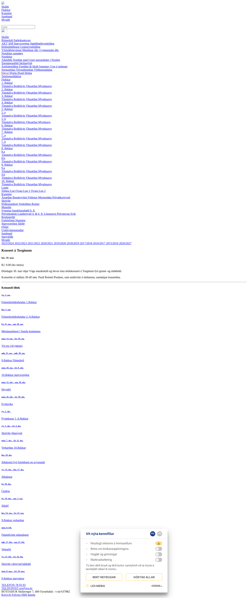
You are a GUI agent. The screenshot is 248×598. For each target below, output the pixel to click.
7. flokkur (7, 131)
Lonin (4, 187)
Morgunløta (45, 197)
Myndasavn (45, 86)
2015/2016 (112, 243)
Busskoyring (20, 197)
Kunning (6, 194)
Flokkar (5, 79)
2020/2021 (47, 243)
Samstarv (44, 66)
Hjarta (13, 73)
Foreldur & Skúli (29, 66)
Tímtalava (7, 177)
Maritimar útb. (30, 50)
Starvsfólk (7, 236)
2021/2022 (34, 243)
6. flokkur (7, 125)
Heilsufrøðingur (10, 46)
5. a (3, 112)
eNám (4, 226)
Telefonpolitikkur (11, 76)
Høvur (5, 73)
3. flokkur (7, 95)
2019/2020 (60, 243)
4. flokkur (7, 102)
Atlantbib (7, 59)
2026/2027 (125, 243)
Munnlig (6, 207)
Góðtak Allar (144, 577)
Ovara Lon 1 (23, 190)
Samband (6, 233)
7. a (3, 135)
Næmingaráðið (10, 63)
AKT (4, 43)
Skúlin (5, 37)
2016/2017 (99, 243)
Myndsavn (44, 122)
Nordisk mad (21, 59)
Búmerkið (7, 40)
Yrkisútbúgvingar (11, 50)
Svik (73, 213)
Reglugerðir (8, 217)
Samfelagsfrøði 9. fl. (23, 210)
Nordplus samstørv (12, 53)
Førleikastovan (22, 40)
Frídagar (33, 197)
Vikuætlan (32, 86)
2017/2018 (86, 243)
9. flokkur (7, 164)
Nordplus (6, 56)
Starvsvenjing (22, 43)
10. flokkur (7, 181)
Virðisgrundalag (43, 69)
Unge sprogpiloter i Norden (44, 59)
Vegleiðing (25, 204)
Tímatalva (7, 86)
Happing (20, 220)
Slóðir (21, 223)
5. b (3, 118)
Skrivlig (6, 200)
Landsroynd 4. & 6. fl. (31, 213)
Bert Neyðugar (104, 577)
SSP (11, 43)
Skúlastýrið (25, 63)
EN (159, 533)
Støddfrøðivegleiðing (42, 43)
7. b (3, 141)
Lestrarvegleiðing (30, 46)
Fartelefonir (8, 220)
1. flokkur (7, 82)
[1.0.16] (157, 586)
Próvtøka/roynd (61, 197)
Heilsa (28, 73)
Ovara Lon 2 (38, 190)
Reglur (35, 204)
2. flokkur (7, 89)
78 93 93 (13, 585)
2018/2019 (73, 243)
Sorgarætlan (8, 69)
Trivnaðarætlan (25, 69)
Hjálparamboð (10, 204)
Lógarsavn (50, 213)
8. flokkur (7, 148)
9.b (3, 174)
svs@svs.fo (16, 588)
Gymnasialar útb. (49, 50)
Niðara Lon (8, 190)
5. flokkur (7, 109)
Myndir (5, 240)
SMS (24, 594)
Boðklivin (20, 86)
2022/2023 (21, 243)
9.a (3, 168)
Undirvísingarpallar (12, 230)
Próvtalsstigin (9, 213)
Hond (21, 73)
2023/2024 (8, 243)
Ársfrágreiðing (10, 66)
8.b (3, 158)
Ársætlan (7, 197)
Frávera (16, 594)
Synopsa (6, 210)
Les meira (98, 586)
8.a (3, 151)
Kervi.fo (6, 594)
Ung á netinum (58, 66)
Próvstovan (63, 213)
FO (152, 533)
